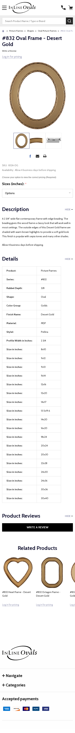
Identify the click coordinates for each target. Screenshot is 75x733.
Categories (15, 684)
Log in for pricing (12, 56)
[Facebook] (30, 156)
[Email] (37, 156)
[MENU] (4, 7)
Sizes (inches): (14, 184)
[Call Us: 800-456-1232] (63, 7)
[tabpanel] (18, 589)
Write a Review (9, 51)
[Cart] (71, 7)
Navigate (14, 675)
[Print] (45, 156)
